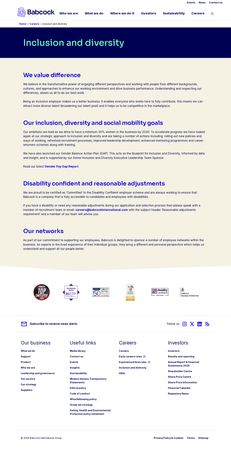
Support (26, 356)
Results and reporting (181, 356)
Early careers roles (130, 356)
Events (191, 2)
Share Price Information (182, 382)
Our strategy (28, 384)
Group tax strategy (81, 404)
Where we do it (122, 13)
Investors (148, 13)
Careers (197, 13)
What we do (94, 13)
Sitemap (203, 437)
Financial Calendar (179, 388)
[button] (212, 14)
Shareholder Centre (180, 371)
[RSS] (207, 324)
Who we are (68, 13)
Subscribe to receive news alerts (53, 324)
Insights (75, 367)
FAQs (122, 373)
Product (26, 362)
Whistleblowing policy (83, 399)
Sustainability (174, 13)
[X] (192, 324)
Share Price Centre (179, 376)
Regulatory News (178, 393)
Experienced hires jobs (133, 362)
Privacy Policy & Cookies (168, 437)
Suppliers (26, 390)
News (202, 2)
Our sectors (28, 378)
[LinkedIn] (199, 324)
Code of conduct (80, 393)
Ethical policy (78, 388)
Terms (191, 437)
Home (22, 23)
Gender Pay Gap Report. (62, 166)
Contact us (216, 2)
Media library (78, 350)
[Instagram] (184, 324)
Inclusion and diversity (132, 367)
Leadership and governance (38, 373)
